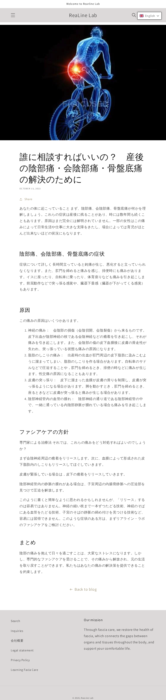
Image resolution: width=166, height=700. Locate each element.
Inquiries (17, 631)
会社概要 (17, 641)
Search (15, 621)
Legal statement (22, 650)
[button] (13, 15)
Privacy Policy (20, 660)
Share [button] (28, 199)
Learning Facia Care (24, 670)
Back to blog (86, 589)
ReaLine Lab (87, 698)
